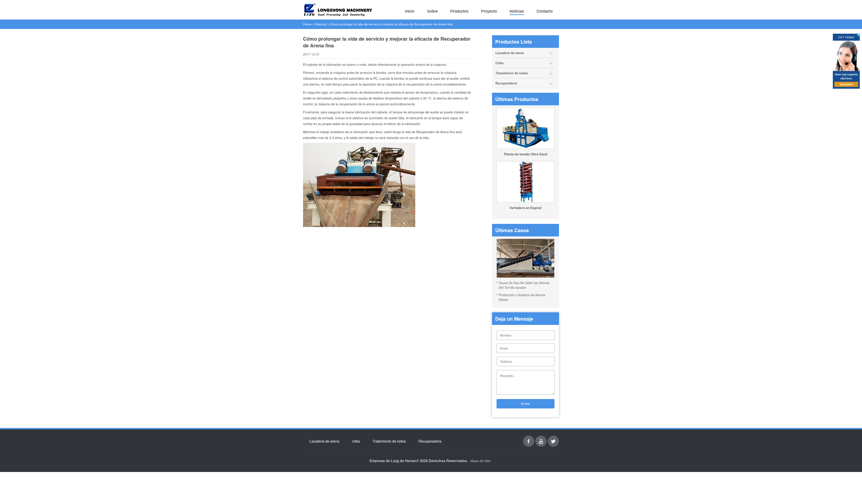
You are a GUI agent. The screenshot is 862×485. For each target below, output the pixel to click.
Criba (499, 63)
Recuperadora (506, 83)
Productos (459, 11)
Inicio (409, 11)
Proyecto (489, 11)
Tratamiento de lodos (511, 73)
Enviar (525, 403)
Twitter (553, 438)
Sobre (432, 11)
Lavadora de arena (509, 53)
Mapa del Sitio (481, 461)
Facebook (528, 438)
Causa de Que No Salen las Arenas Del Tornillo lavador (524, 285)
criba (356, 441)
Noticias (517, 11)
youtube (541, 438)
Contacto (545, 11)
